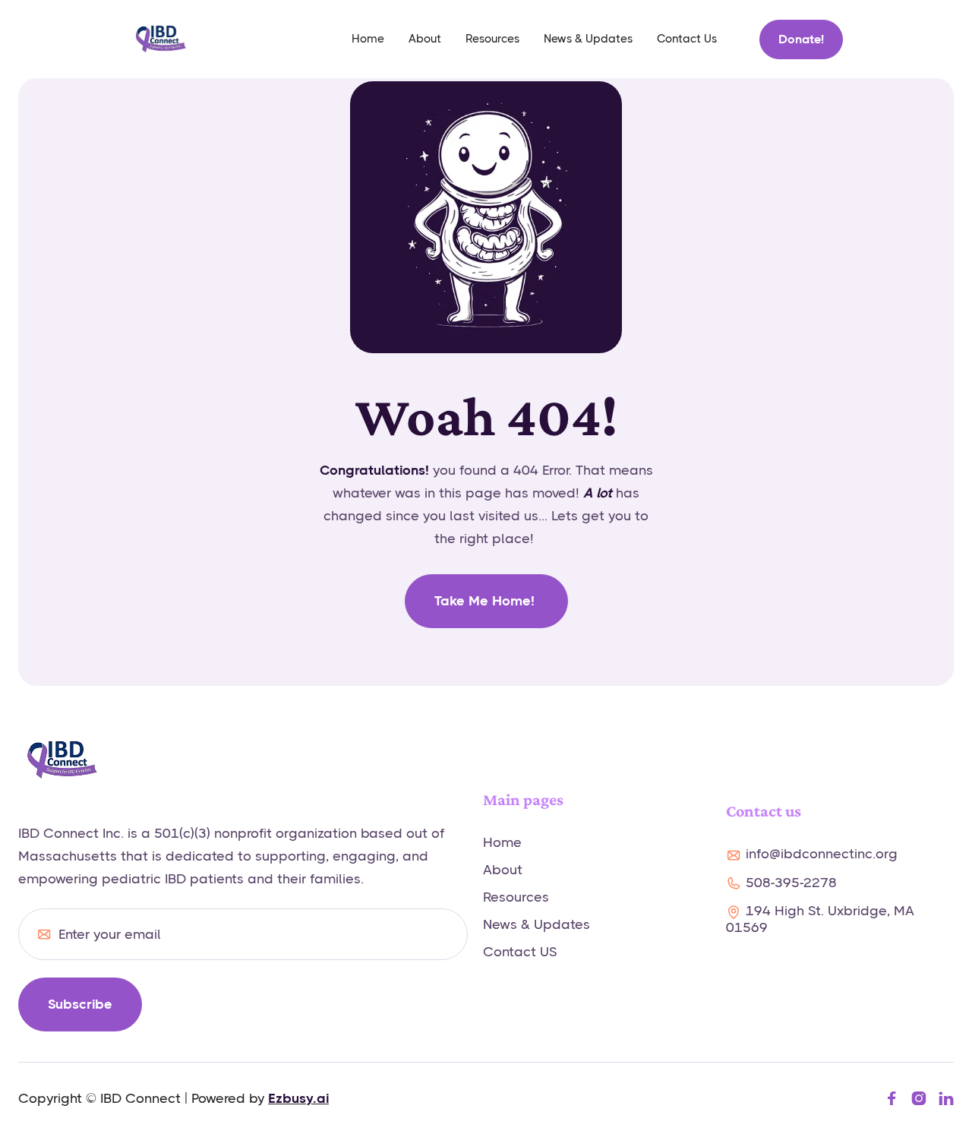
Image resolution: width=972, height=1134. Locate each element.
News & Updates (588, 39)
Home (502, 842)
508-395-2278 (791, 882)
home (368, 39)
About (425, 39)
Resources (492, 39)
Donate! (801, 39)
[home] (160, 39)
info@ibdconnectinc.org (822, 853)
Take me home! (486, 600)
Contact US (520, 951)
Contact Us (687, 39)
